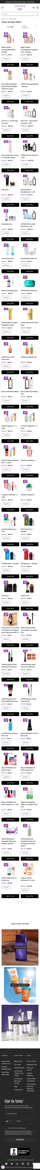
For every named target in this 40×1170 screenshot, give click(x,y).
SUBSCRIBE (20, 1139)
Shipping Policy (32, 1064)
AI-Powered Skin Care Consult (18, 1081)
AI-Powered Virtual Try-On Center (18, 1073)
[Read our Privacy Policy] (34, 1131)
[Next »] (25, 902)
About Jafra (18, 1061)
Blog (15, 1086)
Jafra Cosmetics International (19, 1160)
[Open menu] (3, 7)
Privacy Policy (31, 1061)
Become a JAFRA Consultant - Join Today (20, 1)
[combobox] (20, 14)
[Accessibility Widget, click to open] (3, 1167)
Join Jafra (17, 1064)
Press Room (18, 1090)
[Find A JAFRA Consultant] (33, 7)
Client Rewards (19, 1068)
